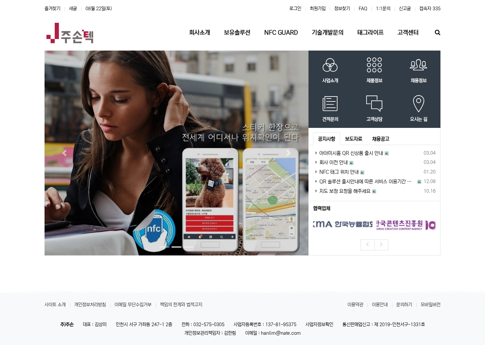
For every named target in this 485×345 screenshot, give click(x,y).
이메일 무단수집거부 (132, 304)
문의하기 (404, 304)
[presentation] (367, 244)
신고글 (405, 8)
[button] (64, 153)
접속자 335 (429, 8)
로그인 (295, 8)
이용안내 (380, 304)
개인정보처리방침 (90, 304)
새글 (73, 8)
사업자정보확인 (319, 324)
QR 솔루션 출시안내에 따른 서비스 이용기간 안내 (367, 181)
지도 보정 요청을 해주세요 (345, 191)
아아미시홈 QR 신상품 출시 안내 (351, 153)
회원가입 (318, 8)
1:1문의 (383, 8)
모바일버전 (430, 304)
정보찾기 (342, 8)
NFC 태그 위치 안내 (339, 172)
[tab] (326, 139)
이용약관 (355, 304)
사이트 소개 (55, 304)
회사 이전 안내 (333, 162)
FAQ (363, 8)
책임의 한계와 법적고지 (181, 304)
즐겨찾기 (52, 8)
